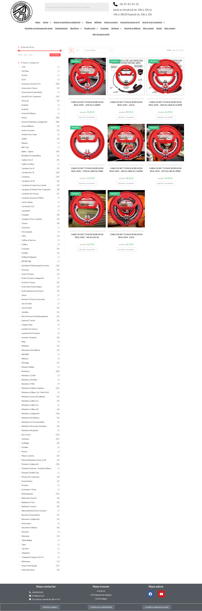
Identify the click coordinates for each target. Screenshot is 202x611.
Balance (25, 143)
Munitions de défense (30, 418)
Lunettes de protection (31, 333)
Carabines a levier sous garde (34, 185)
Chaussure (26, 227)
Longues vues (27, 325)
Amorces (25, 101)
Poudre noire (89, 28)
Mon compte (148, 28)
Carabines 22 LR (28, 181)
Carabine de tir (28, 172)
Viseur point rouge (29, 566)
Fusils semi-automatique (31, 287)
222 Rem (25, 71)
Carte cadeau (27, 202)
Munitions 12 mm (29, 375)
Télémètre (26, 553)
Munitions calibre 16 (30, 405)
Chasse (89, 22)
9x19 (24, 80)
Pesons (24, 451)
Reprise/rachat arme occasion (34, 511)
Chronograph (27, 232)
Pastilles (25, 447)
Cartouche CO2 (28, 206)
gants (24, 295)
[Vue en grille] (71, 50)
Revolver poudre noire (31, 515)
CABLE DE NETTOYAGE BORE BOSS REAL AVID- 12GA (126, 235)
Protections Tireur (29, 489)
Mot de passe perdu (101, 34)
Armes (45, 22)
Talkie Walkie (27, 540)
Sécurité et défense (132, 28)
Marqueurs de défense (31, 350)
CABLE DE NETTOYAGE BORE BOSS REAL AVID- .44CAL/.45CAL (87, 235)
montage (25, 363)
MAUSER (25, 354)
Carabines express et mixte (33, 198)
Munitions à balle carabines (33, 388)
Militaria (98, 22)
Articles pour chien (29, 134)
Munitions (74, 28)
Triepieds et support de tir (33, 557)
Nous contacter (46, 586)
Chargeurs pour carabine (32, 219)
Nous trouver (101, 586)
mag (23, 341)
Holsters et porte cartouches (33, 299)
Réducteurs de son (29, 498)
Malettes (25, 346)
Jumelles (25, 312)
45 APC (25, 75)
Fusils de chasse (28, 282)
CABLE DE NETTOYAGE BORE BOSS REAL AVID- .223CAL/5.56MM (87, 103)
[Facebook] (150, 594)
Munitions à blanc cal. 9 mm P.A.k (35, 392)
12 (174, 50)
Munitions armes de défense (33, 397)
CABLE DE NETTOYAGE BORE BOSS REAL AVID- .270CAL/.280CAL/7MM (87, 169)
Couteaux (104, 28)
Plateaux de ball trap (30, 473)
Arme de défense (29, 113)
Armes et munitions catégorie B (67, 22)
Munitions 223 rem (29, 380)
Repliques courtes (29, 506)
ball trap (25, 147)
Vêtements (26, 561)
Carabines (26, 177)
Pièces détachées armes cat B (34, 460)
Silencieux (25, 536)
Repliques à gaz (28, 502)
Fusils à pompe (28, 274)
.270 (23, 67)
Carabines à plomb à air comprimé (36, 189)
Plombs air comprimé (30, 477)
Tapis (24, 544)
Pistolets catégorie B (30, 464)
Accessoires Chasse (29, 88)
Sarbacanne (26, 523)
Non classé (26, 435)
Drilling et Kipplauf (29, 257)
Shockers (25, 532)
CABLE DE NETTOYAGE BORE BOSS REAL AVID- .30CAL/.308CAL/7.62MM (126, 169)
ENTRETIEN (26, 261)
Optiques (115, 28)
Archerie (25, 105)
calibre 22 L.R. (27, 160)
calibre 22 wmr (28, 164)
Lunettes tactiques (29, 337)
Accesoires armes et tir (130, 22)
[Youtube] (161, 594)
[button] (47, 22)
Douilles (25, 253)
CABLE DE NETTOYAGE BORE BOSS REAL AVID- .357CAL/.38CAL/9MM (165, 169)
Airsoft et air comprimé (152, 22)
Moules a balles (28, 367)
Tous (181, 50)
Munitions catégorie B (30, 413)
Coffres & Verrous (29, 240)
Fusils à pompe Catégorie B (33, 278)
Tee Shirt (25, 549)
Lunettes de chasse (29, 329)
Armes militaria (28, 126)
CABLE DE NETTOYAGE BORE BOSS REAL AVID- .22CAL (126, 103)
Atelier (24, 139)
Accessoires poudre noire (32, 92)
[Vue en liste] (77, 50)
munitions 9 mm (28, 384)
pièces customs (28, 456)
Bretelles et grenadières (31, 156)
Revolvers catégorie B (30, 519)
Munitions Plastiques (30, 430)
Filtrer (55, 55)
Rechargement (61, 28)
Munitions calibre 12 (30, 401)
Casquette (26, 211)
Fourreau (25, 270)
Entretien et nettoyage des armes (39, 28)
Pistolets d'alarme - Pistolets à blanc (36, 468)
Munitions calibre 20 (30, 409)
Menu (37, 22)
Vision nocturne (28, 570)
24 (177, 50)
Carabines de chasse (30, 194)
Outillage (25, 443)
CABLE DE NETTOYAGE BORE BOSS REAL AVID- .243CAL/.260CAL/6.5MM (165, 103)
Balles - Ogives (27, 151)
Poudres (25, 485)
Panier (159, 28)
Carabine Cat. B (28, 168)
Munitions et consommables (33, 422)
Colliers (25, 244)
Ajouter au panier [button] (87, 117)
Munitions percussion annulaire (34, 426)
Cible (24, 236)
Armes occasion (111, 22)
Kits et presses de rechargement (35, 316)
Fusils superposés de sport (33, 291)
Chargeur (25, 215)
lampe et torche (28, 320)
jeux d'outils (27, 303)
